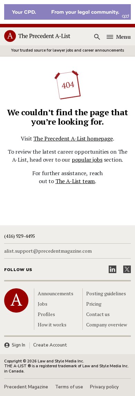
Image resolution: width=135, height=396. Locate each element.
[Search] (97, 37)
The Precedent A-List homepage (72, 138)
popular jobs (87, 159)
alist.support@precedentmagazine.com (48, 251)
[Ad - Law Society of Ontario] (67, 11)
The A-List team (75, 181)
